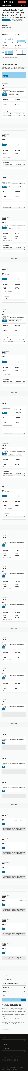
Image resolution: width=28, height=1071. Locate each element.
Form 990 (4, 67)
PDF (17, 186)
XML (17, 94)
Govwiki (17, 1027)
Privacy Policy (20, 1067)
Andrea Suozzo (6, 1018)
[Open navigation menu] (16, 2)
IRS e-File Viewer (13, 1025)
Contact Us (5, 76)
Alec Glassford (13, 1018)
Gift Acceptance (14, 1069)
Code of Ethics (5, 1067)
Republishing (12, 1067)
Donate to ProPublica (21, 1)
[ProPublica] (7, 2)
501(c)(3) (10, 27)
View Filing (5, 94)
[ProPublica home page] (10, 1060)
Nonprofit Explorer (6, 5)
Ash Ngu (18, 1018)
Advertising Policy (6, 1069)
